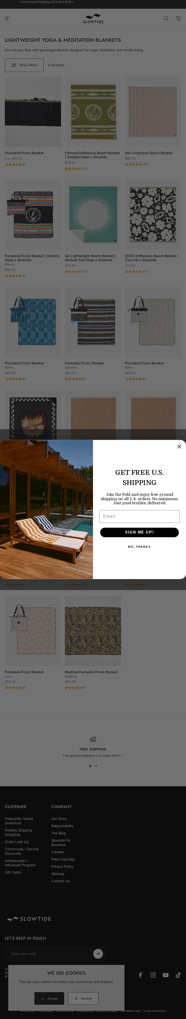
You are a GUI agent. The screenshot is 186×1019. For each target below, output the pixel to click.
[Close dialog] (179, 446)
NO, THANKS (139, 546)
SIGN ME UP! (139, 532)
